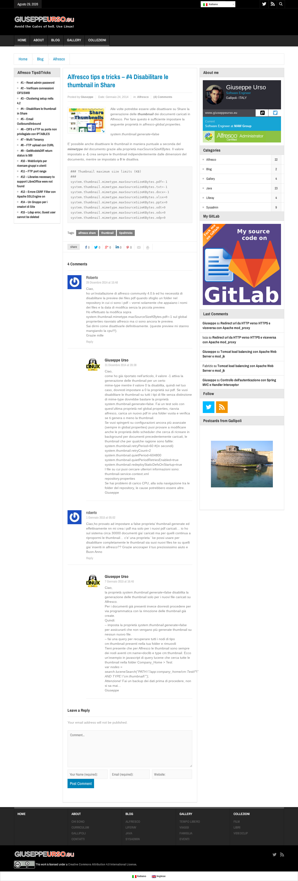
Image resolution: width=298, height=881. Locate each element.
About (39, 40)
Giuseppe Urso (117, 360)
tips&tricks (125, 233)
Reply (89, 341)
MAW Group (242, 126)
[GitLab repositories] (262, 112)
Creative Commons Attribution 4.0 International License (102, 864)
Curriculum (80, 827)
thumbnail (107, 233)
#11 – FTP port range (33, 171)
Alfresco (59, 59)
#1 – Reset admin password (37, 82)
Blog (55, 40)
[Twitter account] (274, 112)
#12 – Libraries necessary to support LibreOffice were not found (36, 181)
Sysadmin (212, 207)
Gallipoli (78, 833)
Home (22, 40)
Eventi (184, 839)
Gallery (74, 40)
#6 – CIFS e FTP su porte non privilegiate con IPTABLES (37, 131)
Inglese (161, 876)
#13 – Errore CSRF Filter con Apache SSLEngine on (36, 194)
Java (209, 188)
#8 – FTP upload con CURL (37, 145)
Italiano (212, 4)
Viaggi (184, 827)
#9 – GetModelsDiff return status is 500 (34, 153)
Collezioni (97, 40)
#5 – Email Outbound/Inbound (29, 121)
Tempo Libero (189, 821)
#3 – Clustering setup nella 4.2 (35, 101)
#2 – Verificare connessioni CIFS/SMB (35, 90)
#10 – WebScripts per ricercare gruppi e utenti (32, 163)
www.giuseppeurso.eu (221, 112)
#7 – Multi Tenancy (32, 139)
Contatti (78, 839)
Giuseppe (87, 97)
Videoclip (241, 833)
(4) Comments (162, 97)
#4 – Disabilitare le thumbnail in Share (36, 111)
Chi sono (78, 821)
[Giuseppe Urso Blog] (44, 22)
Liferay (210, 198)
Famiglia (185, 833)
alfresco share (87, 233)
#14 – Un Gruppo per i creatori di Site (32, 204)
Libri (237, 827)
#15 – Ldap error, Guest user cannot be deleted (36, 214)
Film (237, 821)
